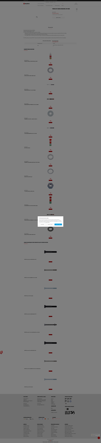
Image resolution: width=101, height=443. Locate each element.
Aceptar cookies (58, 224)
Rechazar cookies (50, 224)
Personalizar (42, 224)
